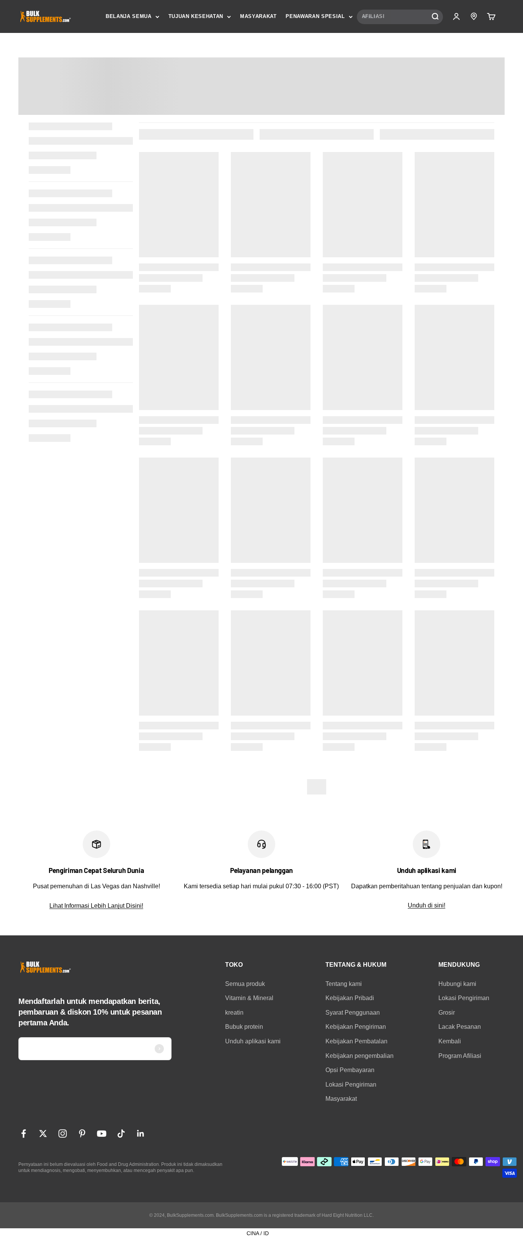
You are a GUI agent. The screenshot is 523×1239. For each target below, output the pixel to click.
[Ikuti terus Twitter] (43, 1133)
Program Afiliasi (459, 1056)
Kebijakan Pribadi (349, 998)
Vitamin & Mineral (249, 998)
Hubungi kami (457, 984)
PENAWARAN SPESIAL (315, 16)
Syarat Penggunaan (352, 1012)
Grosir (446, 1012)
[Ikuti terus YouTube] (101, 1133)
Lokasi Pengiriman (350, 1084)
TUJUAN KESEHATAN (195, 16)
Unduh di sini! (426, 905)
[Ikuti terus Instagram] (62, 1133)
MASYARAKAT (258, 16)
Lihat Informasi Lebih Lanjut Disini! (96, 905)
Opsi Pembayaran (349, 1070)
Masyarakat (341, 1098)
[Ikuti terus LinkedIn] (141, 1133)
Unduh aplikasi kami (253, 1041)
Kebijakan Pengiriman (355, 1026)
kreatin (234, 1012)
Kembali (449, 1041)
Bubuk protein (244, 1026)
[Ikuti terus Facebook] (23, 1133)
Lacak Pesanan (459, 1026)
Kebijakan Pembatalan (356, 1041)
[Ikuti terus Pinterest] (82, 1133)
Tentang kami (343, 984)
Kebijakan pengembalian (359, 1056)
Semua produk (245, 984)
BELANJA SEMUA (128, 16)
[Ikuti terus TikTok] (121, 1133)
